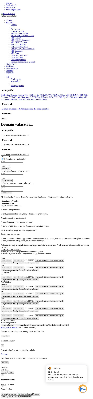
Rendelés (10, 22)
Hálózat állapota (12, 68)
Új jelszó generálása (9, 394)
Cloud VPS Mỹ (17, 57)
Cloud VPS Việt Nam (19, 55)
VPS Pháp (15, 53)
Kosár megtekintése (13, 9)
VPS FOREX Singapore (20, 40)
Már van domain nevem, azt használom (18, 183)
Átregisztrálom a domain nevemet (16, 171)
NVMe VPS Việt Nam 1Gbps (22, 36)
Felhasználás (6, 193)
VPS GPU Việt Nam (19, 42)
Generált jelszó (6, 389)
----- (12, 27)
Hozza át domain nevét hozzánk (23, 62)
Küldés (10, 372)
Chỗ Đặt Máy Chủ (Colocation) (23, 49)
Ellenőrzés (5, 168)
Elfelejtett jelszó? (17, 86)
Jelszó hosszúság (7, 384)
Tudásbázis (10, 66)
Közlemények (11, 64)
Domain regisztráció (18, 60)
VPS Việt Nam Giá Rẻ (19, 33)
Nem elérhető (6, 260)
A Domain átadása (25, 109)
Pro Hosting (15, 29)
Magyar (9, 3)
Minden (14, 25)
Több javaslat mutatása (9, 327)
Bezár (4, 372)
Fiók (8, 77)
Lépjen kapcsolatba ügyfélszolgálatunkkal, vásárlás (20, 263)
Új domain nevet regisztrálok (15, 159)
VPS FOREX (16, 38)
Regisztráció (10, 7)
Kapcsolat (9, 73)
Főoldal (9, 20)
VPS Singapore (17, 51)
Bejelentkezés (11, 5)
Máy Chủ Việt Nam (18, 44)
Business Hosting (17, 31)
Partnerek (9, 71)
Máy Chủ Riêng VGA (19, 47)
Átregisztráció (7, 180)
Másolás (36, 394)
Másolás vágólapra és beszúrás (19, 397)
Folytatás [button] (4, 354)
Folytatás (5, 336)
